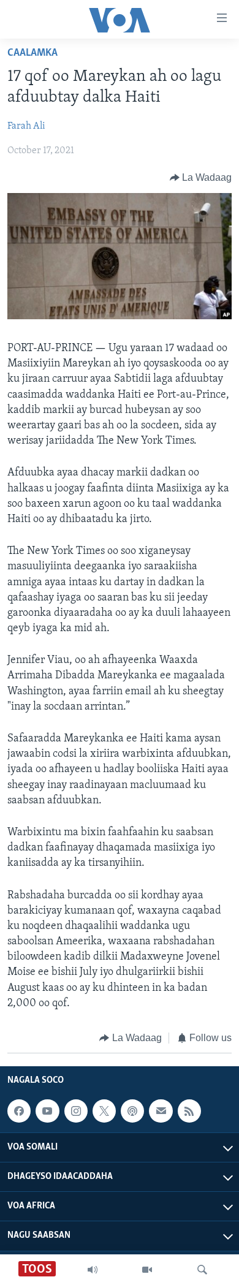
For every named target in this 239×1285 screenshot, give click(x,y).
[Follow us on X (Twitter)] (104, 1111)
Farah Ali (26, 126)
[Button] (201, 178)
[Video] (147, 1269)
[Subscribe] (160, 1111)
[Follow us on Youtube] (47, 1111)
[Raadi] (202, 1269)
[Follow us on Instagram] (76, 1111)
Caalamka (32, 53)
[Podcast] (132, 1111)
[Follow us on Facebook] (19, 1111)
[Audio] (92, 1269)
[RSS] (189, 1111)
